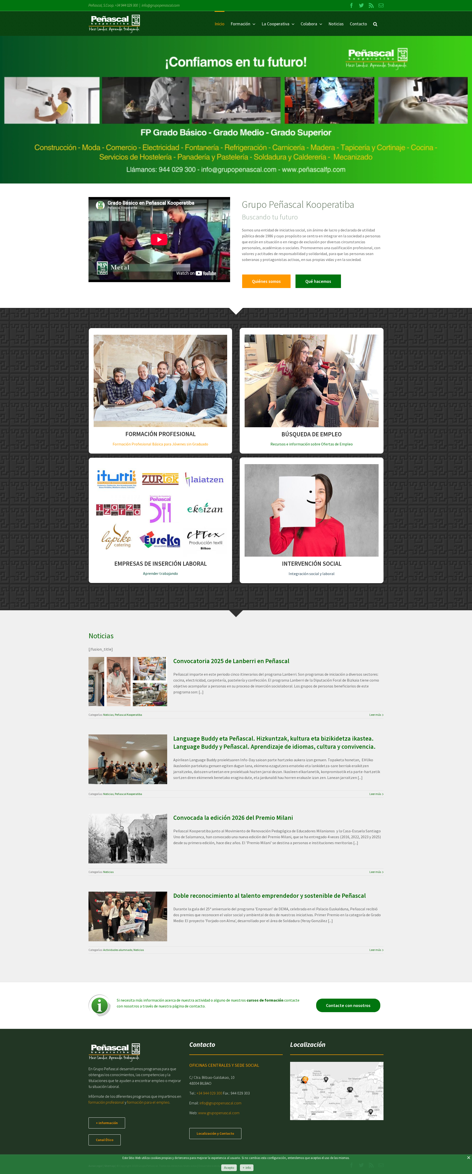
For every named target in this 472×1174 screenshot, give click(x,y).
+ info (247, 1168)
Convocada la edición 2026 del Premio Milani (122, 826)
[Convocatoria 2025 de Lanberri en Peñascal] (127, 681)
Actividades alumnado (122, 934)
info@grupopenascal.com (161, 5)
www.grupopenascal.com (218, 1112)
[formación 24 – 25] (236, 109)
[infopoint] (99, 996)
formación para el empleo (148, 1102)
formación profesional (106, 1102)
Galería (133, 669)
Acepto (229, 1168)
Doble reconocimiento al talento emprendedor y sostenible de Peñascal (122, 900)
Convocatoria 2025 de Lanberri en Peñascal (122, 669)
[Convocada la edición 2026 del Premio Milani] (127, 838)
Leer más (375, 715)
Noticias (113, 696)
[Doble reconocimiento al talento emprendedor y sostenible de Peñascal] (127, 916)
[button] (375, 23)
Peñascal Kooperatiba (133, 696)
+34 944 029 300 (126, 5)
